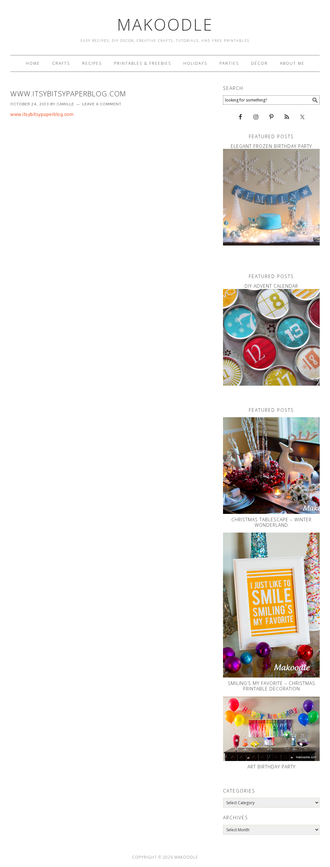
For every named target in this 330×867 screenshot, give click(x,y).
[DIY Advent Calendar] (271, 337)
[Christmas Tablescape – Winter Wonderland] (271, 465)
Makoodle (165, 24)
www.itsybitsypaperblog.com (41, 114)
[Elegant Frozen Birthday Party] (271, 197)
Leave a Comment (101, 104)
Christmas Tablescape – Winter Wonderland (271, 522)
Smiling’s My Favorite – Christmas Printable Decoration (271, 686)
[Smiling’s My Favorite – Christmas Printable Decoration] (271, 605)
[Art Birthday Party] (271, 729)
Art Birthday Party (272, 767)
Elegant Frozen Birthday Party (271, 146)
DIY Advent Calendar (271, 286)
